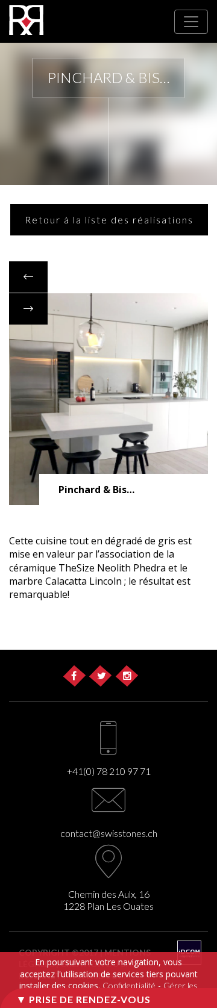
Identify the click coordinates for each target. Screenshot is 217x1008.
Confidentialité (129, 985)
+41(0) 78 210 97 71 (109, 771)
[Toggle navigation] (191, 22)
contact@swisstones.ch (108, 833)
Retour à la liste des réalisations (109, 219)
